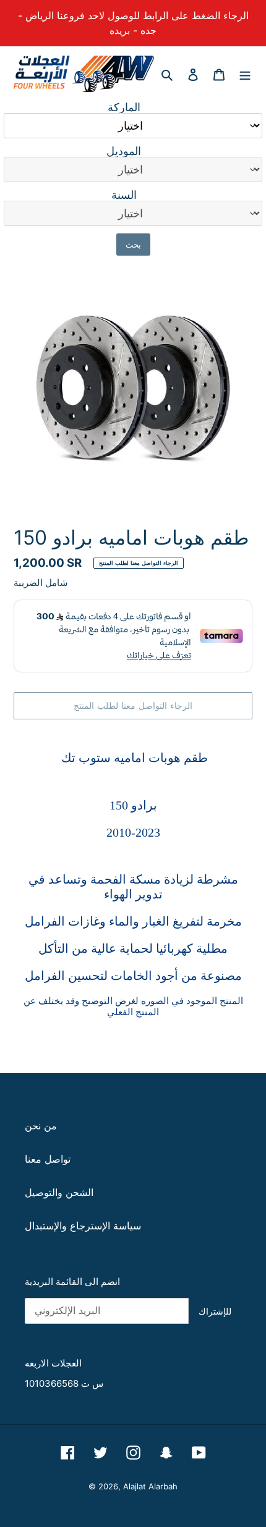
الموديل (123, 151)
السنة (124, 195)
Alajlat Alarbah (150, 1486)
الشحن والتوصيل (59, 1192)
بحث (133, 244)
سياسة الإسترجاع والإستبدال (83, 1226)
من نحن (41, 1125)
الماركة (124, 107)
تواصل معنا (48, 1159)
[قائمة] (245, 73)
